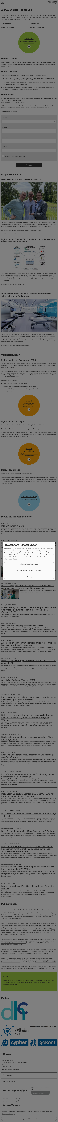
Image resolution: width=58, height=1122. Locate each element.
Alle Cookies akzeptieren (29, 564)
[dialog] (29, 561)
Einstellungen (29, 577)
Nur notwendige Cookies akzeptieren (29, 570)
